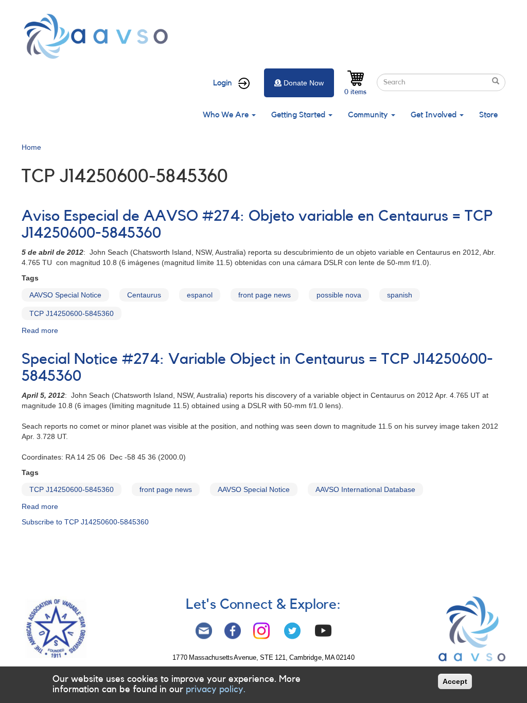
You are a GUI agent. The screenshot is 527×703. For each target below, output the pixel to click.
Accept (455, 681)
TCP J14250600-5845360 (71, 313)
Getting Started (299, 115)
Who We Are (227, 115)
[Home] (99, 36)
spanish (399, 295)
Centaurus (144, 295)
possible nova (339, 295)
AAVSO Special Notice (65, 295)
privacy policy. (215, 689)
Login (222, 83)
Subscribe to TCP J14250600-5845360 (85, 522)
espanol (200, 295)
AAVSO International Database (365, 489)
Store (488, 115)
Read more (40, 330)
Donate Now (304, 83)
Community (369, 115)
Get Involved (435, 115)
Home (31, 147)
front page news (264, 295)
